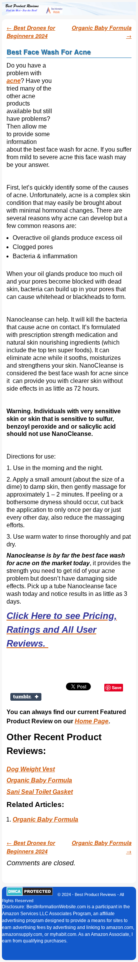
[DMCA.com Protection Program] (30, 894)
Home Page (91, 721)
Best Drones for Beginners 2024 (31, 32)
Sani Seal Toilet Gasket (40, 792)
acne (14, 81)
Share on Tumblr (26, 697)
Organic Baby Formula (39, 780)
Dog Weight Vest (31, 769)
